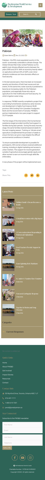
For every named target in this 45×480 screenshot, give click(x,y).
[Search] (36, 14)
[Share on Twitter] (32, 175)
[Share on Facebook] (26, 175)
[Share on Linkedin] (38, 175)
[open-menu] (40, 5)
